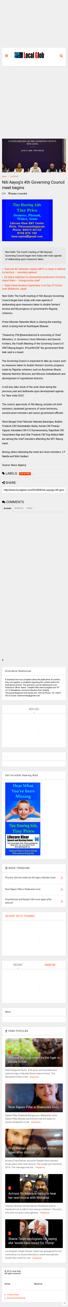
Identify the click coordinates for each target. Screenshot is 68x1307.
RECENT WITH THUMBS (20, 916)
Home (4, 176)
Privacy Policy (13, 1295)
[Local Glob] (30, 57)
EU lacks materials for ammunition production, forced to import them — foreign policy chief (33, 279)
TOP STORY (14, 176)
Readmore (34, 1077)
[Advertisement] (34, 25)
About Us (38, 1284)
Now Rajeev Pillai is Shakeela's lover (33, 1107)
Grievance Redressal (16, 1298)
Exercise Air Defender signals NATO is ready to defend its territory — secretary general (33, 270)
